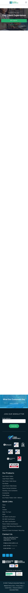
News (4, 505)
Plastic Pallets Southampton (10, 524)
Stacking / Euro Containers (9, 490)
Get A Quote (13, 20)
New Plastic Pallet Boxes (9, 481)
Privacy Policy (19, 585)
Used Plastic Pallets (8, 478)
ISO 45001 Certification (9, 516)
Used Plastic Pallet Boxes (9, 486)
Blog (3, 507)
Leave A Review (14, 403)
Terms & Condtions (17, 587)
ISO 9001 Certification (8, 519)
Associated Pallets (14, 589)
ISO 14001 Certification (8, 521)
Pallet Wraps (5, 495)
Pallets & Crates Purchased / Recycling (13, 530)
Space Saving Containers (9, 488)
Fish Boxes (5, 483)
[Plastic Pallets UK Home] (14, 2)
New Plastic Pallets (7, 476)
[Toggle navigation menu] (26, 2)
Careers (4, 509)
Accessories (5, 493)
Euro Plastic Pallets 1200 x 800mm (12, 497)
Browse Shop (14, 24)
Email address (6, 418)
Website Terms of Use (9, 585)
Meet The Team (6, 512)
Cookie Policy (8, 587)
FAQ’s (3, 514)
